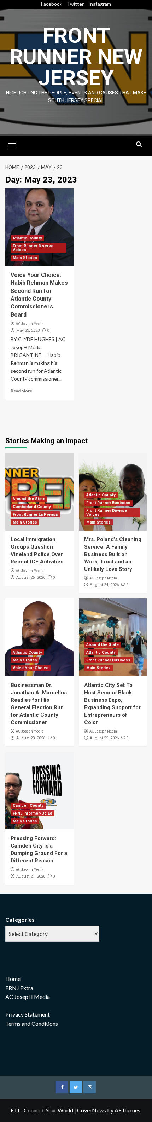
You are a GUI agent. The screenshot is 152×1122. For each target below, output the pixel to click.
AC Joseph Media (29, 323)
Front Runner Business (108, 503)
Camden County (28, 805)
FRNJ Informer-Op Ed (32, 813)
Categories (20, 919)
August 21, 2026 (30, 876)
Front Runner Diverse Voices (33, 248)
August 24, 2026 (104, 585)
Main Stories (25, 257)
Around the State (29, 499)
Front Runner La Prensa (35, 514)
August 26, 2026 (30, 577)
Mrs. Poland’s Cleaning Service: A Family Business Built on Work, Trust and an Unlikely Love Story (112, 554)
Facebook (51, 4)
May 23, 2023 (28, 330)
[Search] (138, 145)
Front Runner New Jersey (76, 57)
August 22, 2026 (104, 738)
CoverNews (91, 1110)
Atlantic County (27, 238)
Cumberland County (32, 506)
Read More (21, 390)
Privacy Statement (27, 1014)
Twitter (75, 4)
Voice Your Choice (30, 668)
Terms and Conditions (31, 1023)
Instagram (99, 4)
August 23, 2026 (30, 738)
